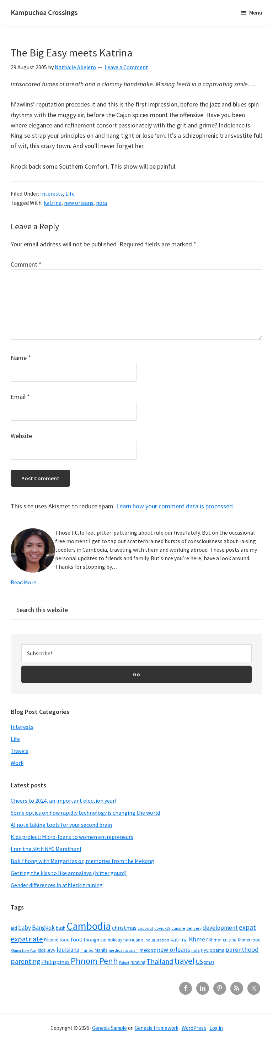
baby (24, 928)
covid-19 (162, 928)
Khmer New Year (24, 950)
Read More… (26, 582)
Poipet (124, 962)
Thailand (159, 961)
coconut (145, 928)
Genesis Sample (109, 1028)
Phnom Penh (94, 960)
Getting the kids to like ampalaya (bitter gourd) (69, 873)
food (76, 939)
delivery (194, 928)
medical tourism (124, 950)
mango (86, 950)
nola (101, 202)
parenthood (242, 949)
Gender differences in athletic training (57, 885)
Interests (51, 193)
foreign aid (95, 939)
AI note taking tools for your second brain (61, 824)
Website (21, 436)
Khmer (198, 939)
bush (60, 928)
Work (17, 762)
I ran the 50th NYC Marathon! (46, 848)
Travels (19, 750)
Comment (26, 264)
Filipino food (57, 940)
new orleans (78, 202)
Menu (255, 12)
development (220, 928)
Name (21, 358)
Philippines (55, 962)
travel (184, 961)
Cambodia (88, 926)
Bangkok (43, 928)
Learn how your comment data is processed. (175, 506)
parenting (25, 961)
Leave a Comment (126, 67)
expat (247, 927)
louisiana (68, 950)
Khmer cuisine (223, 940)
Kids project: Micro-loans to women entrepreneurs (72, 836)
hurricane (133, 939)
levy (51, 950)
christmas (124, 928)
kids (42, 950)
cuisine (178, 928)
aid (14, 928)
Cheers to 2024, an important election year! (63, 800)
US (199, 961)
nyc (205, 949)
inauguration (156, 940)
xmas (209, 962)
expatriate (27, 939)
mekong (148, 950)
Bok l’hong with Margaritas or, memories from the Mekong (82, 860)
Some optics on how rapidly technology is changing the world (85, 812)
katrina (52, 202)
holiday (115, 940)
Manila (101, 950)
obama (217, 950)
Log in (216, 1028)
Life (70, 193)
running (137, 962)
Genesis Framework (156, 1028)
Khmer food (249, 940)
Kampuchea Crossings (44, 12)
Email (20, 397)
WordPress (194, 1028)
